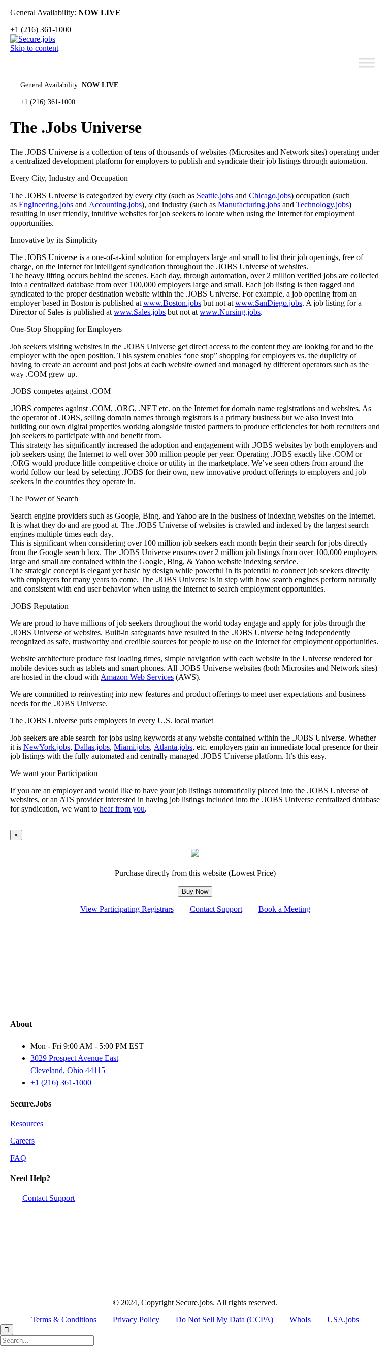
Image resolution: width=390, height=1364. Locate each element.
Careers (22, 1140)
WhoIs (300, 1319)
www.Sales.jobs (140, 312)
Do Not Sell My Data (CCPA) (224, 1319)
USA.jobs (343, 1319)
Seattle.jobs (215, 195)
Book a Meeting (284, 909)
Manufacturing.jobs (249, 204)
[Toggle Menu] (367, 62)
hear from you (122, 808)
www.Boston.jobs (172, 303)
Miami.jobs (132, 747)
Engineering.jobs (46, 204)
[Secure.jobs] (32, 38)
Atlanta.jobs (173, 747)
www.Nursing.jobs (230, 312)
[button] (48, 1198)
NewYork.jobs (46, 747)
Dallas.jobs (92, 747)
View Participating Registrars (127, 909)
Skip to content (34, 48)
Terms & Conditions (63, 1319)
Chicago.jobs (270, 195)
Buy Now (195, 891)
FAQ (18, 1158)
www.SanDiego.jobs (268, 303)
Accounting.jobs (115, 204)
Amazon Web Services (137, 677)
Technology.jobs (322, 204)
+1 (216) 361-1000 (60, 1082)
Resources (26, 1123)
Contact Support (216, 909)
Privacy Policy (136, 1319)
